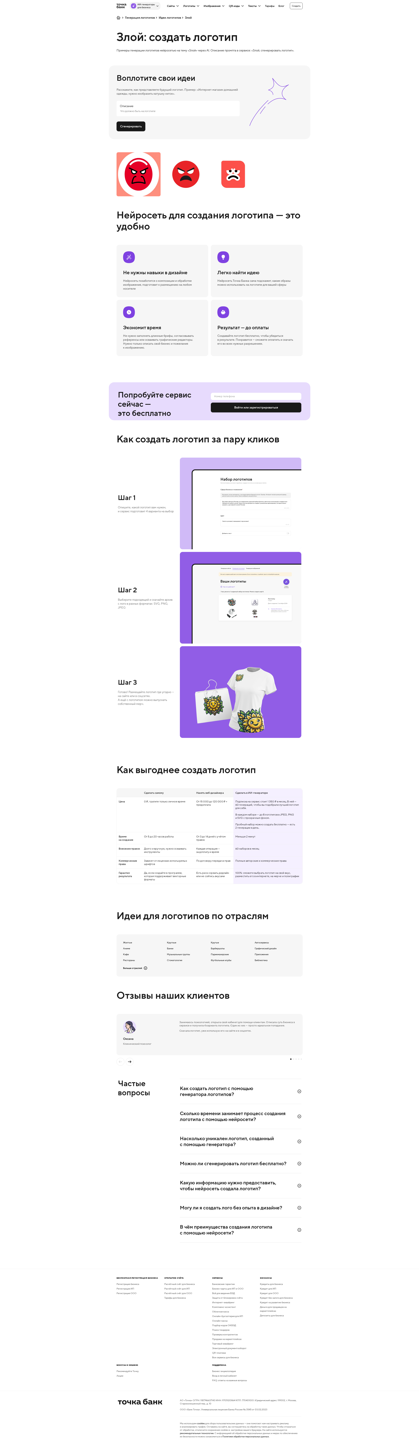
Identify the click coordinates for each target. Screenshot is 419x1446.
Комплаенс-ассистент (224, 1307)
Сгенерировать (131, 126)
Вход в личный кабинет (224, 1375)
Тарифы (269, 6)
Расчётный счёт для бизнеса (179, 1284)
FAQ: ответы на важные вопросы (229, 1380)
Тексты (252, 6)
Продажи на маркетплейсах (227, 1339)
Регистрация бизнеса (128, 1284)
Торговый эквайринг (223, 1343)
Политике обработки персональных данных (245, 1436)
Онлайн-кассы (220, 1320)
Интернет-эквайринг (223, 1302)
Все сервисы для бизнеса (225, 1357)
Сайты (171, 6)
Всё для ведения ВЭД (223, 1293)
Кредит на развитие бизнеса (275, 1302)
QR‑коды (234, 6)
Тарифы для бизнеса (175, 1297)
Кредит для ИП (268, 1288)
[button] (296, 6)
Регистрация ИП (125, 1288)
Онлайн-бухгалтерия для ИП (227, 1316)
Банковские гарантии (223, 1284)
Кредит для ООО (269, 1293)
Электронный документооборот (229, 1348)
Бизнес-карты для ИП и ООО (228, 1288)
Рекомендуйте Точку (128, 1371)
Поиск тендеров (220, 1329)
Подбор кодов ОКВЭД (224, 1325)
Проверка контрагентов (225, 1334)
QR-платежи (219, 1352)
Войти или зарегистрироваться (256, 407)
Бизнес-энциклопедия (224, 1371)
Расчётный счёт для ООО (178, 1293)
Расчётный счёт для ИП (177, 1288)
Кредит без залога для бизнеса (276, 1297)
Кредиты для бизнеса (271, 1284)
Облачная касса (220, 1311)
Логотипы (189, 6)
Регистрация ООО (127, 1293)
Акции (120, 1375)
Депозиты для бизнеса (272, 1315)
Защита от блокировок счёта (227, 1297)
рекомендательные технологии (197, 1433)
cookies (201, 1423)
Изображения (212, 6)
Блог (281, 6)
